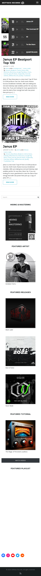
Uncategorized (17, 68)
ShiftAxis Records (14, 76)
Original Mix (21, 74)
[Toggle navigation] (37, 2)
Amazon (8, 70)
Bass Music (14, 154)
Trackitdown (27, 76)
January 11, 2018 (8, 66)
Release (26, 150)
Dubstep (6, 156)
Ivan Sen (6, 74)
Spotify (21, 76)
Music (15, 74)
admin (7, 68)
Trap (12, 161)
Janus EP (11, 74)
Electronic (6, 72)
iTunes (29, 72)
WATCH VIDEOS (20, 460)
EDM (27, 70)
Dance (23, 70)
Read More (10, 97)
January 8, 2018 (8, 150)
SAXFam (6, 76)
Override (27, 74)
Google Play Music (22, 72)
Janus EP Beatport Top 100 (17, 61)
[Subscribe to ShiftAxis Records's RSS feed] (20, 573)
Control (19, 70)
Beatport (13, 70)
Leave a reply (27, 68)
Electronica (13, 72)
